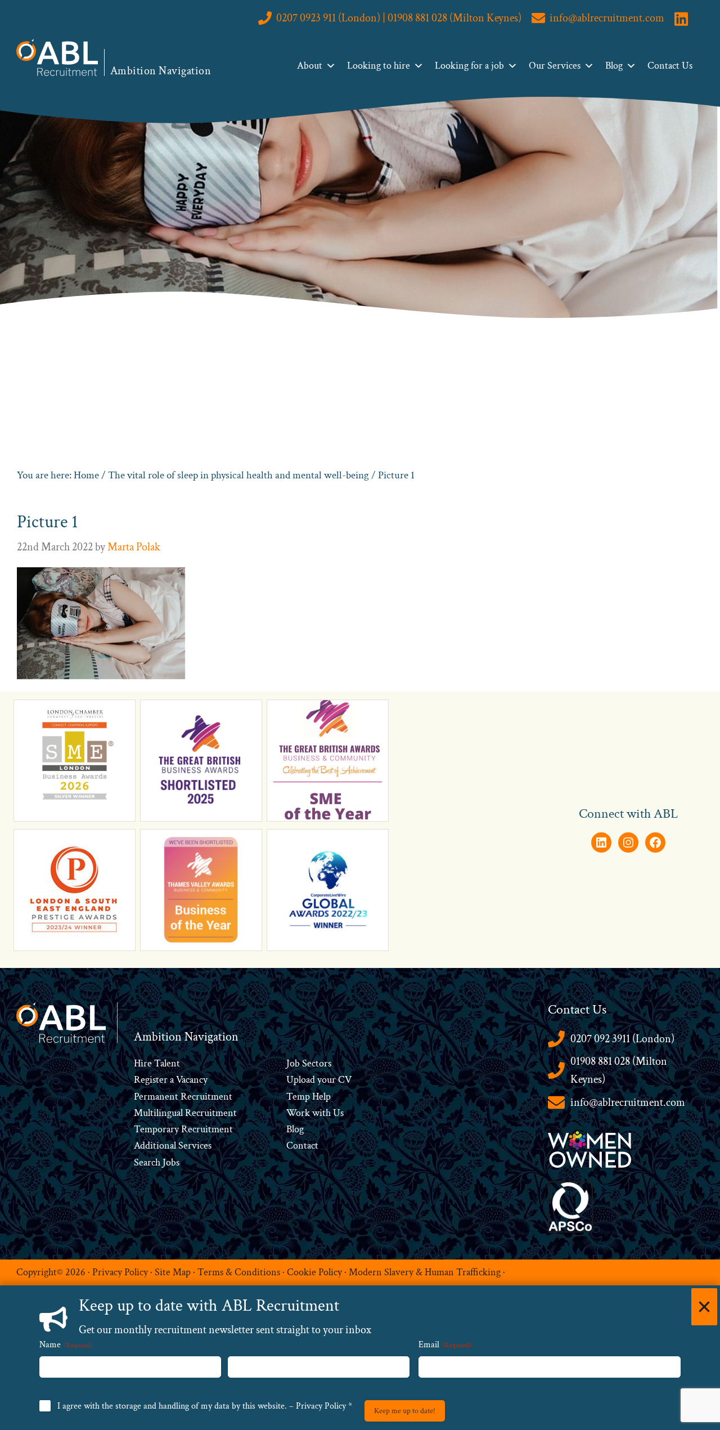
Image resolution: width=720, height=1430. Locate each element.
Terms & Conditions (238, 1272)
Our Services (554, 65)
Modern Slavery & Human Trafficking (425, 1272)
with (321, 1112)
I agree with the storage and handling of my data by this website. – (204, 1406)
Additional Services (173, 1145)
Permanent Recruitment (183, 1096)
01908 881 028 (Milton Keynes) (618, 1070)
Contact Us (669, 65)
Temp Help (308, 1096)
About (309, 65)
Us (337, 1112)
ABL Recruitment (57, 57)
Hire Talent (157, 1063)
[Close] (704, 1306)
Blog (614, 65)
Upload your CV (319, 1079)
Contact (302, 1145)
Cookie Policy (314, 1272)
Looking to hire (378, 65)
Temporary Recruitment (183, 1129)
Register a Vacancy (171, 1079)
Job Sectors (308, 1063)
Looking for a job (469, 65)
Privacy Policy (120, 1272)
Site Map (173, 1272)
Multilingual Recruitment (185, 1112)
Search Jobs (156, 1162)
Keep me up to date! (404, 1411)
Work (299, 1112)
